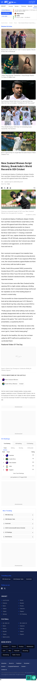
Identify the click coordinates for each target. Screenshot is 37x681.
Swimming (6, 654)
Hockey (21, 646)
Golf (4, 650)
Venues (5, 614)
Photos (22, 605)
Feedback (18, 663)
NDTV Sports (27, 393)
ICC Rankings (8, 532)
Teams (4, 611)
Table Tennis (16, 654)
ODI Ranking (18, 443)
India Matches (6, 13)
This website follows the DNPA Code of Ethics (13, 672)
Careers (23, 666)
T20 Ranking (30, 443)
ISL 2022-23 (6, 623)
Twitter (20, 395)
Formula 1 (5, 646)
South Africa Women (11, 383)
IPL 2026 (5, 16)
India (10, 466)
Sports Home (4, 22)
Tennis (14, 646)
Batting (13, 448)
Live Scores (6, 600)
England (11, 469)
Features (22, 608)
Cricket (3, 6)
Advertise (3, 663)
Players (22, 611)
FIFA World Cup (9, 514)
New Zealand (12, 462)
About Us (11, 663)
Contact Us (4, 669)
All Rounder (30, 448)
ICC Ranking (23, 614)
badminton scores (11, 393)
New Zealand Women (11, 379)
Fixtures (23, 6)
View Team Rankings (18, 473)
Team (5, 448)
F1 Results (19, 393)
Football (16, 391)
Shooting (25, 650)
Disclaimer (26, 663)
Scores (11, 6)
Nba (10, 650)
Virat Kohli (7, 523)
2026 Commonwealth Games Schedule (15, 528)
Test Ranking (7, 443)
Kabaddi (16, 650)
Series (17, 6)
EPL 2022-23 (23, 623)
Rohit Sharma (8, 536)
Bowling (21, 448)
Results (30, 6)
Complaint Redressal (13, 666)
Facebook (6, 395)
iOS (2, 399)
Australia (11, 455)
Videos (4, 608)
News (15, 22)
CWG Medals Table (10, 519)
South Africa (12, 459)
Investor (3, 666)
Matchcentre (6, 637)
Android (31, 397)
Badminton (30, 646)
